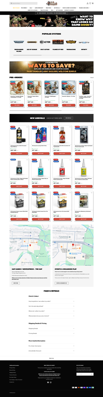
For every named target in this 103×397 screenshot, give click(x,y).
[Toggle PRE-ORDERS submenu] (27, 8)
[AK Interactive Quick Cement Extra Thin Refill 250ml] (40, 200)
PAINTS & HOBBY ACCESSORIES (69, 7)
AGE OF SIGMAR (32, 49)
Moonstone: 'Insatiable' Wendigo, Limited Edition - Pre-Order (17, 97)
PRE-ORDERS (24, 7)
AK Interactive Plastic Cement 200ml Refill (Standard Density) (19, 212)
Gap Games (13, 392)
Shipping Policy (12, 372)
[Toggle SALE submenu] (33, 8)
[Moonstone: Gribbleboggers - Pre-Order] (51, 87)
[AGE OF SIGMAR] (31, 42)
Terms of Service (13, 374)
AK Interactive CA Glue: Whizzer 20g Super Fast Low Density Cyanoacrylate (83, 179)
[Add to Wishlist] (22, 82)
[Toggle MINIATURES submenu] (52, 8)
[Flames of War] (58, 42)
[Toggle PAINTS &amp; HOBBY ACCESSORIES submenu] (77, 8)
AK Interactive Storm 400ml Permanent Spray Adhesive (18, 146)
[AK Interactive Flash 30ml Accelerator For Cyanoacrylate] (62, 134)
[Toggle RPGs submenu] (54, 10)
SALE (31, 7)
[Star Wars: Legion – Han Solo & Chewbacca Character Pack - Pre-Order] (86, 87)
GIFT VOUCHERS (59, 10)
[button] (92, 3)
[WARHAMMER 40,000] (18, 42)
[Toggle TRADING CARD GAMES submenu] (89, 8)
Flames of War (58, 49)
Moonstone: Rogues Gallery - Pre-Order (33, 97)
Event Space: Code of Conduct (15, 379)
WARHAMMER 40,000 (18, 50)
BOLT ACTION (45, 49)
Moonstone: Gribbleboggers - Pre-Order (50, 97)
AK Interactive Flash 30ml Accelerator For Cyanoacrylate (62, 146)
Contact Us (11, 382)
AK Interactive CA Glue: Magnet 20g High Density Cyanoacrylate (61, 179)
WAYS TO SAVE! (16, 7)
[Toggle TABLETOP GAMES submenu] (49, 10)
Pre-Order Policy (12, 377)
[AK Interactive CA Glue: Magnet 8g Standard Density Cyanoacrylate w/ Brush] (19, 167)
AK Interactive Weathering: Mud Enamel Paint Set (83, 212)
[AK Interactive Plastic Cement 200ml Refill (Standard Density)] (19, 200)
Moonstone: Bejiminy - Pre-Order (68, 96)
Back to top (51, 358)
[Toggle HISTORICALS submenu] (60, 8)
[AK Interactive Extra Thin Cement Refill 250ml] (62, 200)
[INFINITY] (84, 42)
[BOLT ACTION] (45, 42)
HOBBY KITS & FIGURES (32, 10)
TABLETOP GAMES (44, 10)
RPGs (52, 10)
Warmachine (71, 49)
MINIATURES (48, 7)
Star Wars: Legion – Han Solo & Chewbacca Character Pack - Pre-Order (85, 97)
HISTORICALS (57, 7)
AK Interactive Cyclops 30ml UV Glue (39, 145)
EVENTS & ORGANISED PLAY (61, 283)
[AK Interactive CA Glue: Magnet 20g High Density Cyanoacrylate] (62, 167)
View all (92, 77)
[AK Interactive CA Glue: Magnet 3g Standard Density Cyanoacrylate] (83, 134)
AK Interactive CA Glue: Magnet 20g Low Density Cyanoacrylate (40, 179)
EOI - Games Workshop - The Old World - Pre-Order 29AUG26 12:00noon (51, 13)
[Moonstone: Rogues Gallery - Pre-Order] (34, 87)
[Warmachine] (71, 42)
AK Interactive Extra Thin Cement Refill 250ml (61, 212)
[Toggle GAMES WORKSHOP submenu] (44, 8)
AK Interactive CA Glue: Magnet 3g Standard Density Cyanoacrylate (83, 146)
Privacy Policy (12, 367)
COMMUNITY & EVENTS (69, 10)
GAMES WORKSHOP (39, 7)
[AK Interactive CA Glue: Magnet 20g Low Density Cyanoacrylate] (40, 167)
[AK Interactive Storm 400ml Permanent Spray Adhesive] (19, 134)
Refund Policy (12, 370)
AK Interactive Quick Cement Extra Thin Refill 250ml (40, 212)
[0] (90, 3)
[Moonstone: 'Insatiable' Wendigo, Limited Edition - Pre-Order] (17, 87)
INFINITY (84, 49)
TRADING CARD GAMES (84, 7)
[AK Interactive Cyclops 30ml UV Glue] (40, 134)
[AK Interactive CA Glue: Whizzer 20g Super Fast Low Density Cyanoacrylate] (83, 167)
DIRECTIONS (15, 283)
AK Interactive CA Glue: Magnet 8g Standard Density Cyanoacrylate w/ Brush (19, 179)
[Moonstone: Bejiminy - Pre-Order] (68, 87)
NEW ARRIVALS (68, 118)
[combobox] (23, 3)
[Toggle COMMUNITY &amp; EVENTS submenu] (75, 10)
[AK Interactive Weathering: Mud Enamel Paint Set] (83, 200)
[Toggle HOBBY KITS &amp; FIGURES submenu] (38, 10)
